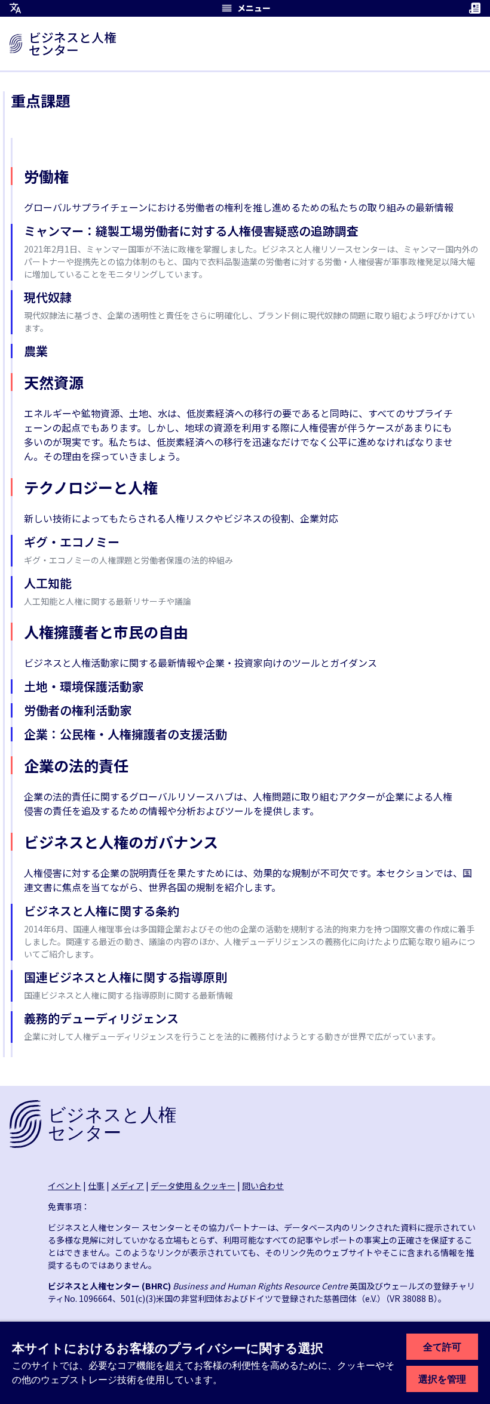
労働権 (46, 176)
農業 (36, 350)
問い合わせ (263, 1185)
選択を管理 (442, 1378)
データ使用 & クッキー (193, 1185)
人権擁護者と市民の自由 (106, 631)
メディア (127, 1185)
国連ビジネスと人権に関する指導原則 (125, 977)
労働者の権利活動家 (77, 710)
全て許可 (442, 1346)
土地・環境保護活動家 (83, 686)
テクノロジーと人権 (91, 487)
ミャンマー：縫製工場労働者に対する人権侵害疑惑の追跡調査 (191, 230)
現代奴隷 (48, 297)
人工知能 (48, 583)
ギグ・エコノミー (72, 541)
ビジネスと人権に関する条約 (101, 910)
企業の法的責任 (76, 765)
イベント (64, 1185)
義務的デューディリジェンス (101, 1018)
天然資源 (54, 382)
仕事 (96, 1185)
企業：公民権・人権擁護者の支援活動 (125, 734)
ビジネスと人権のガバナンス (121, 841)
